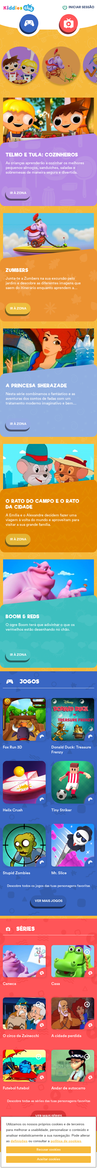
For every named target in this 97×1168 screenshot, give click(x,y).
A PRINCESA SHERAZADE (36, 386)
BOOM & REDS (22, 617)
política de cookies (66, 1141)
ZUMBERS (17, 270)
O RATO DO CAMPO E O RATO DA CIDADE (42, 504)
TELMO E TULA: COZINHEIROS (42, 155)
